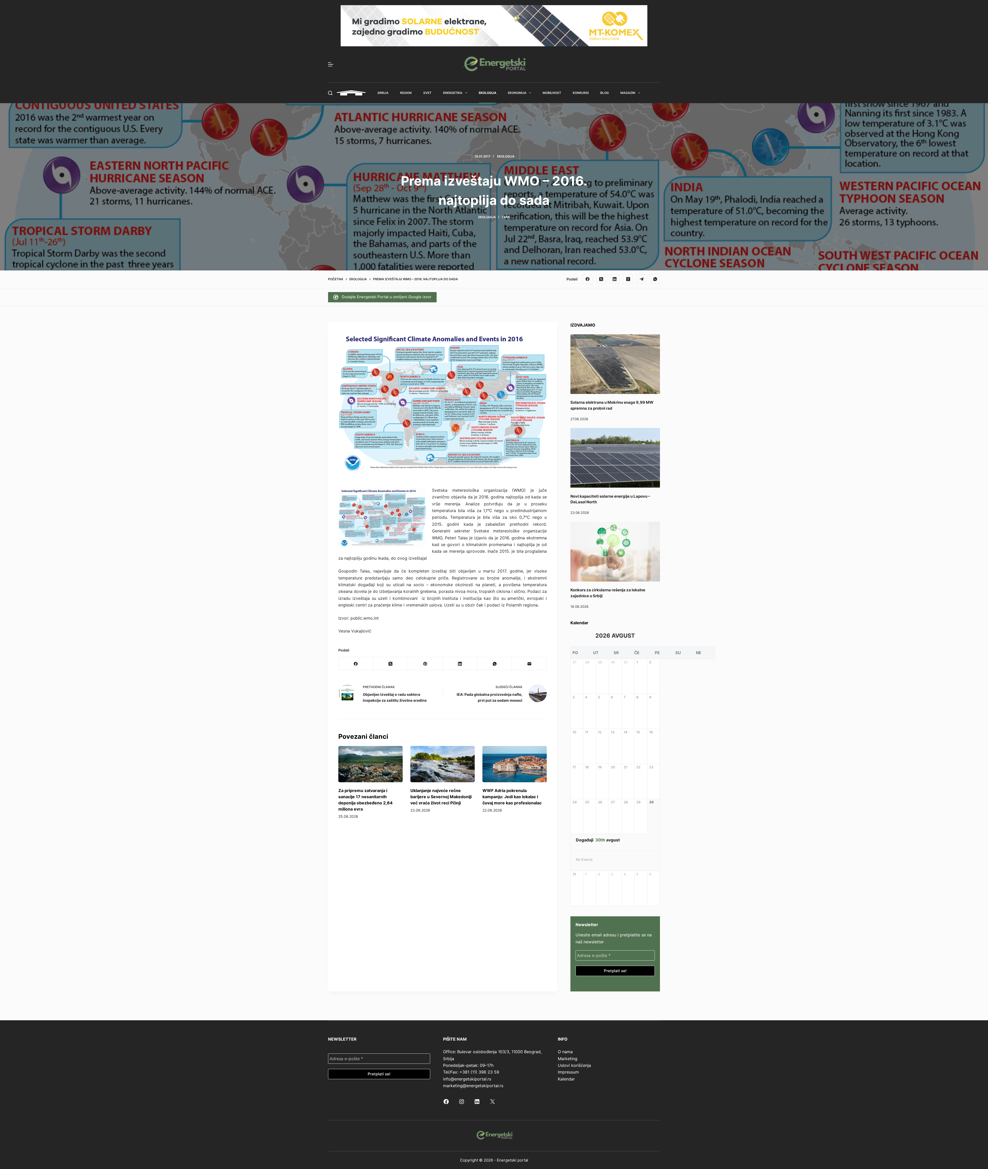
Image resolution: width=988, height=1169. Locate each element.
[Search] (330, 93)
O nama (565, 1051)
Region (406, 93)
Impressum (568, 1072)
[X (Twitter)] (601, 279)
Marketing (567, 1058)
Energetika (452, 93)
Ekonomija (517, 93)
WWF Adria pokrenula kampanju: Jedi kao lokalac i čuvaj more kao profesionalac (512, 796)
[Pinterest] (425, 663)
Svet (427, 93)
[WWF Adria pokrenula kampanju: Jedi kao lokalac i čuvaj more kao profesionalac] (514, 764)
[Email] (529, 663)
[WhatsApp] (655, 279)
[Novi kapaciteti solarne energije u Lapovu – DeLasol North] (615, 458)
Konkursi (581, 93)
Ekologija (487, 93)
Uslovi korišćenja (574, 1065)
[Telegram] (642, 279)
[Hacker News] (628, 279)
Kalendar (566, 1079)
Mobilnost (552, 93)
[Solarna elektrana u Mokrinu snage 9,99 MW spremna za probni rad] (615, 364)
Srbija (383, 93)
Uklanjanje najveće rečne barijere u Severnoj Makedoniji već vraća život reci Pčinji (441, 796)
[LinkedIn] (615, 279)
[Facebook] (588, 279)
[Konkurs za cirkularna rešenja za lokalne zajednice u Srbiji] (615, 552)
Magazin (627, 93)
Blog (604, 93)
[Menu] (330, 64)
